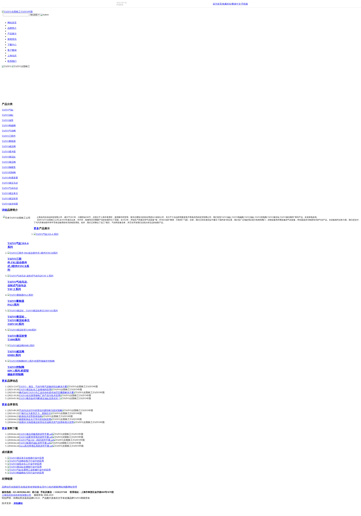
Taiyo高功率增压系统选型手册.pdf (36, 446)
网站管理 (72, 487)
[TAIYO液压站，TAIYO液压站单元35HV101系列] (32, 310)
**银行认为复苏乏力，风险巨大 (35, 413)
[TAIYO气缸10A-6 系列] (46, 234)
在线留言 (15, 487)
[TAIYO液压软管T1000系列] (21, 330)
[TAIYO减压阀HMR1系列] (20, 345)
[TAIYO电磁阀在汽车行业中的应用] (25, 473)
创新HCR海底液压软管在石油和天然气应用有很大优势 (46, 422)
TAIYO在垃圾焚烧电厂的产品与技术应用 (39, 395)
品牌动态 (6, 487)
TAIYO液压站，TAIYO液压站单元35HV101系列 (18, 320)
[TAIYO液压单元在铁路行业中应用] (25, 458)
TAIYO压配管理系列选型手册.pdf (35, 437)
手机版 (244, 4)
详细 (4, 209)
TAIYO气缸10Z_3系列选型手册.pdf (36, 440)
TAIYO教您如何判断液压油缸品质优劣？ (39, 398)
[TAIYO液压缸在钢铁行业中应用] (24, 467)
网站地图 (63, 487)
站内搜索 (53, 487)
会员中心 (44, 487)
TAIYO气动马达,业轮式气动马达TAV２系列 (17, 285)
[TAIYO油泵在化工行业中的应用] (24, 464)
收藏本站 (226, 4)
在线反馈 (25, 487)
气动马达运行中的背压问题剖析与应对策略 (40, 410)
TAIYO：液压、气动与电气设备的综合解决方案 (43, 386)
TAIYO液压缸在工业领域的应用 (35, 389)
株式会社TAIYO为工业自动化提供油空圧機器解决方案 (46, 392)
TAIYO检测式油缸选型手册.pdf (34, 443)
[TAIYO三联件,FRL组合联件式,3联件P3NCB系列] (32, 253)
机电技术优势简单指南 (30, 416)
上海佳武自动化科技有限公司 (16, 495)
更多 (36, 228)
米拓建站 (18, 503)
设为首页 (217, 4)
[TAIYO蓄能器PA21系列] (20, 295)
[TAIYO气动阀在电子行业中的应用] (25, 461)
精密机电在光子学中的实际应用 (35, 419)
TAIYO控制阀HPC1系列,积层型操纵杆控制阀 (18, 371)
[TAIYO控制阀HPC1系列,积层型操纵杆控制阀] (31, 361)
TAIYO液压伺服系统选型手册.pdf (35, 434)
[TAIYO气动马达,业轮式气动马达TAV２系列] (30, 276)
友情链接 (34, 487)
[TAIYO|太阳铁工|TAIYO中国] (17, 11)
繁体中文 (236, 4)
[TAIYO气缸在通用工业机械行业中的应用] (29, 470)
